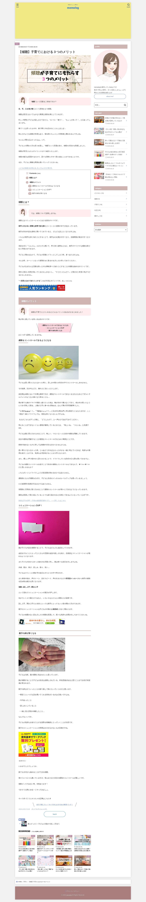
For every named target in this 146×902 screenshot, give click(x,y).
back (55, 814)
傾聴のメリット (34, 182)
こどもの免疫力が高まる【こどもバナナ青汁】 (36, 168)
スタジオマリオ (24, 809)
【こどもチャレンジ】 (39, 809)
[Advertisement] (73, 25)
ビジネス (99, 193)
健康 (97, 199)
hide (39, 173)
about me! (110, 96)
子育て (17, 44)
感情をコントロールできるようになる (44, 186)
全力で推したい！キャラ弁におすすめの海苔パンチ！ (54, 804)
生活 (97, 210)
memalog (73, 7)
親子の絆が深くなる (38, 193)
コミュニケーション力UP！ (40, 189)
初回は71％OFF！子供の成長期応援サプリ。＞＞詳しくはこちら (42, 500)
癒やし (98, 216)
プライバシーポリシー (72, 891)
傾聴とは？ (32, 177)
